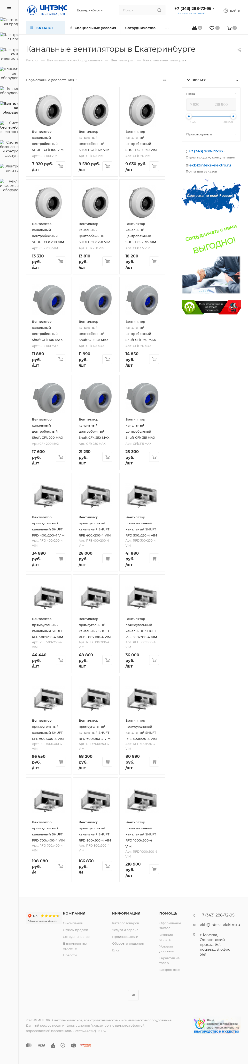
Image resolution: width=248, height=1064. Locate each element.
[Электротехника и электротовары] (9, 55)
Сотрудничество (76, 937)
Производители (125, 937)
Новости (70, 955)
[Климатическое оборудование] (9, 74)
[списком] (157, 80)
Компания (74, 913)
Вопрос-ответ (170, 970)
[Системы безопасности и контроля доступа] (9, 150)
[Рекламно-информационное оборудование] (9, 186)
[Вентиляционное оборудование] (9, 108)
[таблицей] (165, 80)
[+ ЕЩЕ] (167, 27)
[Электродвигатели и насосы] (9, 169)
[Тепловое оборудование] (9, 91)
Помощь (168, 913)
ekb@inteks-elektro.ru (210, 165)
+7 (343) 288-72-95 (192, 8)
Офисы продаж (75, 930)
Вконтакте (133, 995)
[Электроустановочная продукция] (9, 37)
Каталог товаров (125, 923)
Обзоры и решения (128, 943)
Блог (116, 950)
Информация (126, 913)
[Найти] (159, 10)
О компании (73, 923)
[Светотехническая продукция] (9, 22)
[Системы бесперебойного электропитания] (9, 128)
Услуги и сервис (125, 930)
